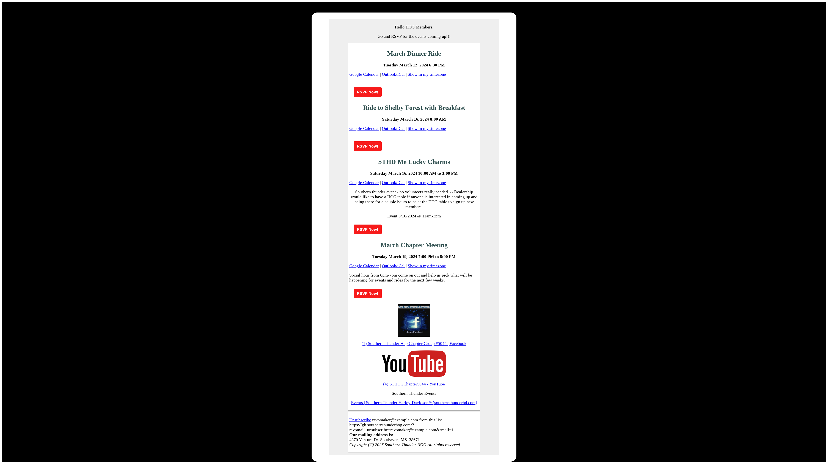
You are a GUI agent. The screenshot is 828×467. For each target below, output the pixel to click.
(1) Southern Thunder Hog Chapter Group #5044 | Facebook (414, 343)
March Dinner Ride (414, 53)
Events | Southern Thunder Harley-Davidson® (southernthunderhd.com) (414, 402)
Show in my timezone (427, 74)
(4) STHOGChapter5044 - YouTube (414, 384)
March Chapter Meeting (414, 244)
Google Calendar (364, 74)
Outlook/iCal (393, 74)
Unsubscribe (360, 419)
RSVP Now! (367, 92)
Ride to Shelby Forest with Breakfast (414, 107)
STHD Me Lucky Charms (414, 161)
